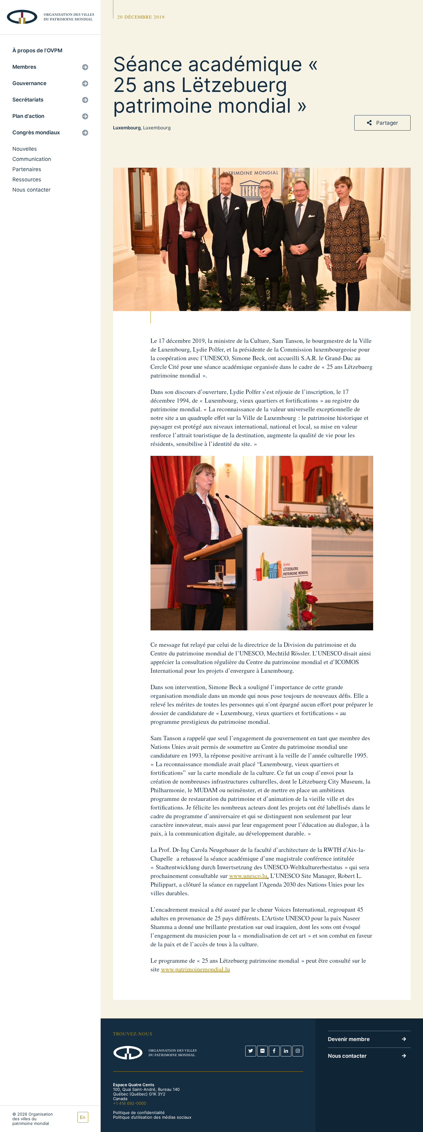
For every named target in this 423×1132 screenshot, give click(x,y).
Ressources (26, 179)
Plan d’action (28, 116)
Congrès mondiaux (36, 132)
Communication (31, 159)
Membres (24, 67)
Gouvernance (29, 83)
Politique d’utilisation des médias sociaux (152, 1117)
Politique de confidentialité (139, 1112)
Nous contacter (31, 190)
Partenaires (26, 169)
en (82, 1117)
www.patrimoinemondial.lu (195, 969)
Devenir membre (349, 1039)
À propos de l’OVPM (37, 50)
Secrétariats (27, 100)
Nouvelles (24, 149)
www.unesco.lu (248, 875)
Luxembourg (127, 128)
